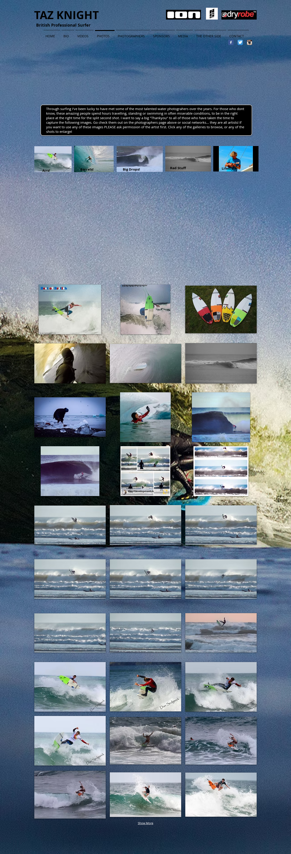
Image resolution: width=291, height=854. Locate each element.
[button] (70, 309)
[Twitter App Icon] (240, 42)
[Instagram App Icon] (249, 42)
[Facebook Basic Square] (230, 42)
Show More (145, 823)
